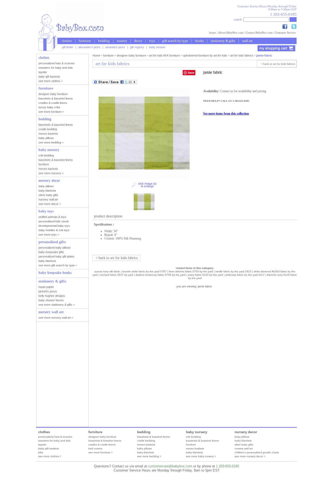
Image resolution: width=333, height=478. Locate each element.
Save (191, 72)
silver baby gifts (244, 444)
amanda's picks (115, 47)
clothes (67, 41)
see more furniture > (100, 452)
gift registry (137, 47)
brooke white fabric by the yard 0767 (144, 271)
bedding (104, 41)
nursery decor (246, 432)
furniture (85, 41)
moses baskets (146, 444)
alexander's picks (89, 47)
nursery (122, 41)
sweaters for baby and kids (54, 440)
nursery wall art (244, 448)
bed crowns (95, 448)
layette (42, 444)
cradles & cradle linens (102, 444)
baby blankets (145, 452)
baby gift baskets (48, 448)
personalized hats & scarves (55, 436)
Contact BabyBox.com (259, 32)
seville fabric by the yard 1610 (233, 271)
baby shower (157, 47)
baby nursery (196, 432)
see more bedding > (149, 456)
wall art (247, 41)
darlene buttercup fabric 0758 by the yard (160, 274)
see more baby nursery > (201, 456)
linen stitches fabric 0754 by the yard (191, 271)
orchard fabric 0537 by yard (116, 274)
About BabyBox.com (231, 32)
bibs (40, 452)
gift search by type (175, 41)
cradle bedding (146, 440)
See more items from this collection (226, 113)
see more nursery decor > (250, 456)
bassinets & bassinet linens (104, 440)
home (212, 32)
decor (138, 41)
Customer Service (285, 32)
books (199, 41)
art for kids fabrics (241, 55)
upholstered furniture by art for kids (205, 55)
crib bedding (193, 436)
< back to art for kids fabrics (278, 63)
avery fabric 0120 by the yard (205, 274)
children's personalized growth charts (257, 452)
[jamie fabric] (144, 177)
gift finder (67, 47)
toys (152, 41)
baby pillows (144, 448)
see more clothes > (49, 456)
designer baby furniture (131, 55)
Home (96, 55)
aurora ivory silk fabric (107, 271)
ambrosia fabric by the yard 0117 (245, 274)
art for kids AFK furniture (164, 55)
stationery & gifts (223, 41)
